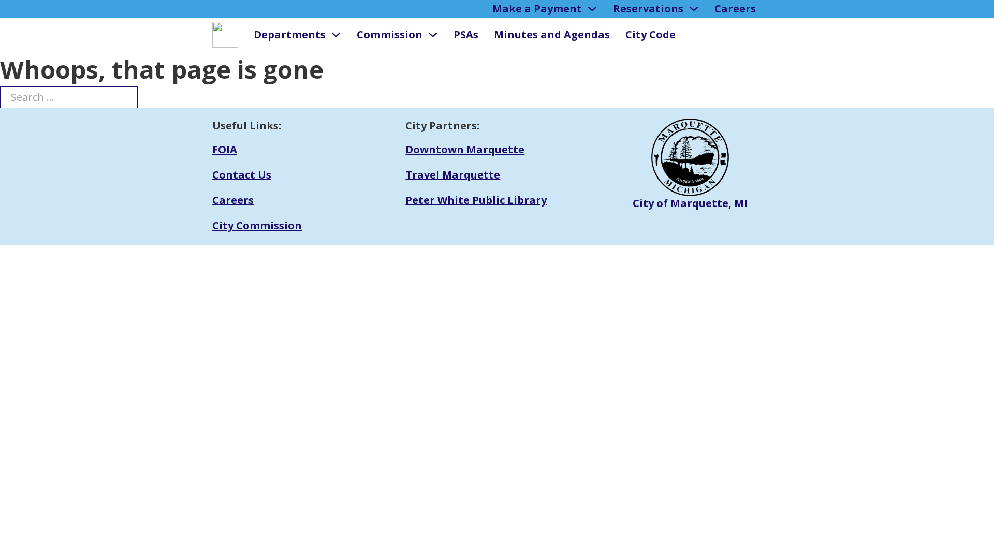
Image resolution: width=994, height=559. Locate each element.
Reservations (648, 9)
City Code (650, 34)
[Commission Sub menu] (433, 35)
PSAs (466, 34)
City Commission (257, 225)
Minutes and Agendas (552, 34)
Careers (735, 9)
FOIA (224, 149)
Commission (389, 34)
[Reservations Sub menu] (694, 9)
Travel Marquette (452, 175)
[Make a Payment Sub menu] (592, 9)
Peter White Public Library (476, 200)
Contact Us (241, 175)
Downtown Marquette (464, 149)
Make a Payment (537, 9)
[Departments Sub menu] (336, 35)
